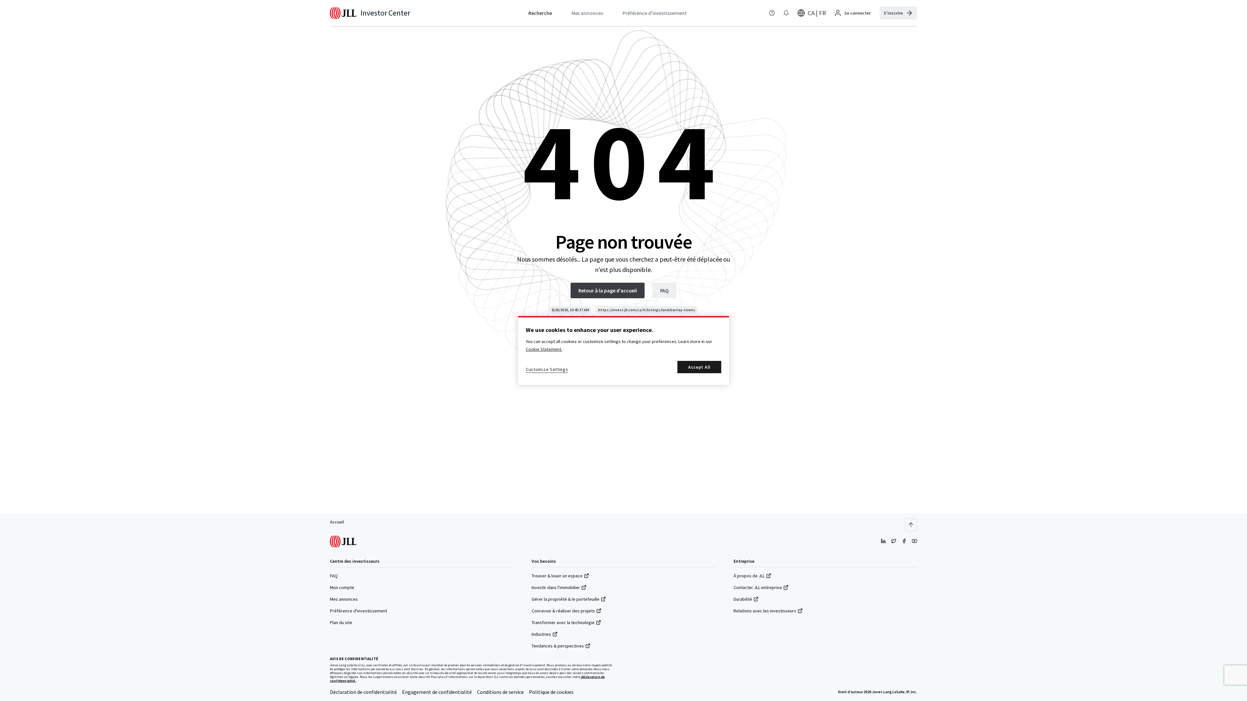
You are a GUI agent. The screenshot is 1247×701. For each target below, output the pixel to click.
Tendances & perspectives (558, 646)
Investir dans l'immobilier (556, 587)
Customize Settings (547, 369)
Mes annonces (344, 599)
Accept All (699, 367)
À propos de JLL (749, 576)
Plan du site (341, 622)
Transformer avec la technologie (563, 622)
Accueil (337, 522)
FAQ (334, 576)
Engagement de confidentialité (437, 692)
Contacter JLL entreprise (758, 587)
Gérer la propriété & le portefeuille (565, 599)
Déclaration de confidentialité (363, 692)
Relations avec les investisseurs (765, 611)
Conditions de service (500, 692)
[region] (623, 350)
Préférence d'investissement (358, 611)
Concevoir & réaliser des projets (563, 611)
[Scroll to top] (911, 525)
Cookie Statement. (544, 349)
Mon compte (342, 587)
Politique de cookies (551, 692)
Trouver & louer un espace (557, 576)
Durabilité (743, 599)
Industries (541, 634)
